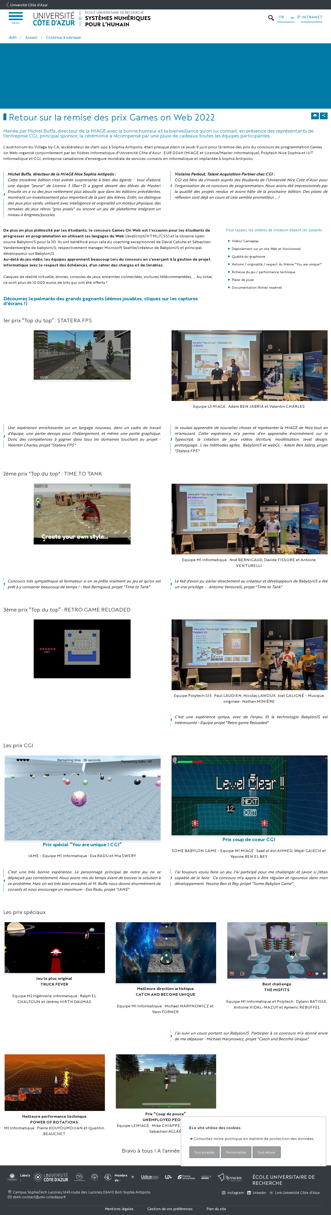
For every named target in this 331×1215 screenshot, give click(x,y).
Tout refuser (267, 1152)
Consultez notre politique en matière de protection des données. (254, 1138)
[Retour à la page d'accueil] (92, 19)
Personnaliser (236, 1152)
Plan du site (216, 1208)
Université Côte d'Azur (29, 4)
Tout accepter (204, 1152)
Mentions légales (119, 1208)
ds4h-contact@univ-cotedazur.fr (39, 1197)
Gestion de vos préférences (170, 1208)
